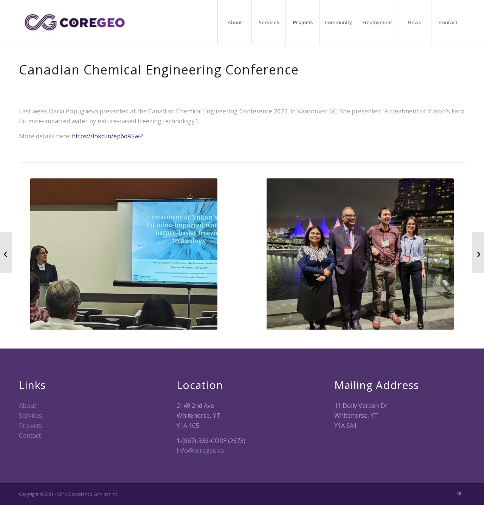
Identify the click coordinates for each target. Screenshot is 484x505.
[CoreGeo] (74, 22)
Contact (30, 435)
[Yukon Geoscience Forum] (478, 252)
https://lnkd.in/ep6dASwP (107, 136)
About (27, 405)
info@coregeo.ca (200, 450)
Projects (30, 425)
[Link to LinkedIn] (459, 493)
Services (30, 415)
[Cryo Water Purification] (6, 252)
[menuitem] (234, 22)
